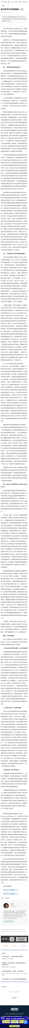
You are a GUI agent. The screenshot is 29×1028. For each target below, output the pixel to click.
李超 (12, 904)
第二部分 (20, 28)
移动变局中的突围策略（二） (11, 893)
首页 (5, 2)
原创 (16, 2)
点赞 (14, 945)
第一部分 (14, 28)
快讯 (9, 2)
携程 (7, 105)
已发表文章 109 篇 (8, 921)
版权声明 (2, 931)
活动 (24, 2)
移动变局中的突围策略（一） (11, 890)
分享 (23, 945)
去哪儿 (12, 495)
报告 (20, 2)
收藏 (5, 945)
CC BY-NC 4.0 (23, 931)
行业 (12, 2)
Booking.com (4, 816)
